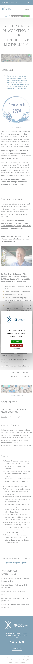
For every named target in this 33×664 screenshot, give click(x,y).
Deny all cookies (16, 345)
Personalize (16, 348)
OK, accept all (16, 342)
